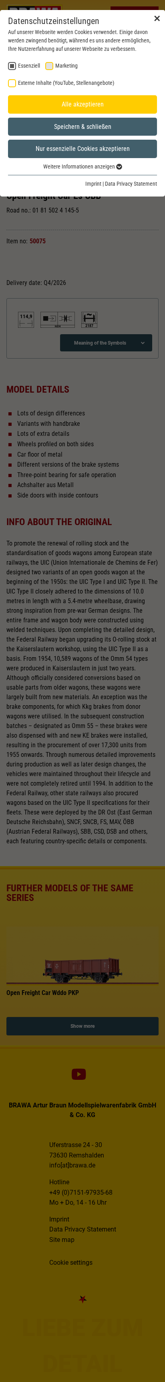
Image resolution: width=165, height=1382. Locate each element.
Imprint (93, 184)
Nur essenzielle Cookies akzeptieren (83, 148)
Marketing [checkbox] (66, 65)
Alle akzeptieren (83, 104)
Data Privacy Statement (131, 184)
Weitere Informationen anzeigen (79, 166)
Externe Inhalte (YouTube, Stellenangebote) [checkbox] (66, 83)
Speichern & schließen (82, 126)
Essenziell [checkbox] (29, 65)
